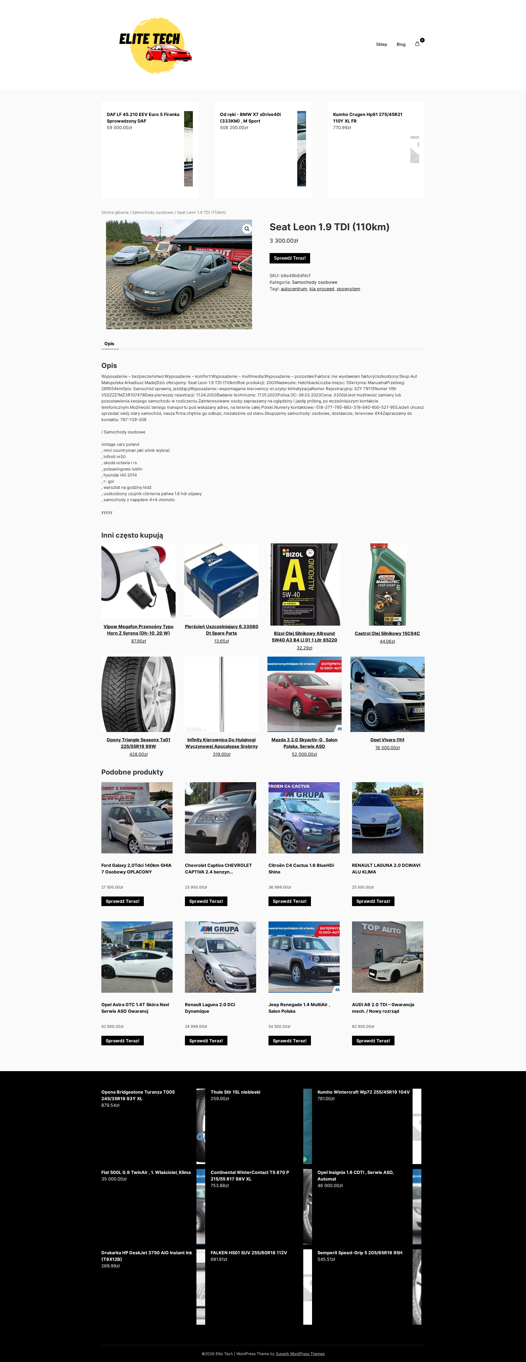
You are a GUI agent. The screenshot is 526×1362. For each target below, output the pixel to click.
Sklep (381, 44)
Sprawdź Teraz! (290, 258)
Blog (401, 44)
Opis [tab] (109, 343)
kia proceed (322, 288)
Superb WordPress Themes (300, 1353)
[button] (247, 229)
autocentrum (294, 288)
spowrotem (348, 288)
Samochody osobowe (152, 212)
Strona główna (114, 212)
